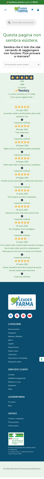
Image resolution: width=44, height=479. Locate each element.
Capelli (10, 344)
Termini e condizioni (15, 418)
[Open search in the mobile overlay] (21, 22)
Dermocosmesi (14, 329)
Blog (10, 406)
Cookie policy (13, 426)
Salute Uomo (13, 351)
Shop (10, 389)
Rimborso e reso (14, 382)
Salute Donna (13, 347)
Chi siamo (12, 402)
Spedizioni (12, 385)
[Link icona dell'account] (38, 10)
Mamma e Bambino (15, 336)
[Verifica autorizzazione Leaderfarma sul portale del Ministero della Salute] (22, 439)
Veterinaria (12, 354)
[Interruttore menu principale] (5, 9)
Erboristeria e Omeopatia (17, 358)
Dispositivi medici (14, 362)
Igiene (10, 340)
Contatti (11, 375)
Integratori (12, 333)
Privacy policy (13, 422)
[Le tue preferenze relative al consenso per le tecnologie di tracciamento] (41, 359)
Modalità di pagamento (17, 378)
